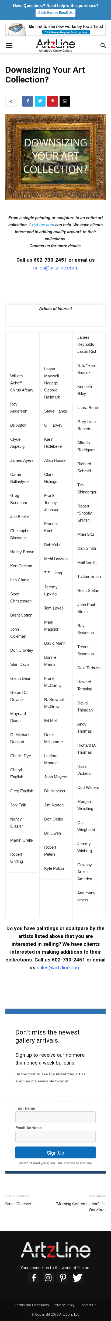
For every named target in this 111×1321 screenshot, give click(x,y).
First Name (25, 1108)
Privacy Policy (64, 1305)
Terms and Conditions (32, 1305)
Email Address (28, 1127)
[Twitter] (77, 1277)
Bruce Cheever (18, 1203)
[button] (103, 45)
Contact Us (87, 1305)
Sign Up (55, 1152)
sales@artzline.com (55, 268)
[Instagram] (48, 1277)
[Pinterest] (62, 1277)
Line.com (45, 224)
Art (32, 224)
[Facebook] (33, 1277)
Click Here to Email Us (55, 13)
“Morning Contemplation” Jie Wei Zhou (81, 1206)
